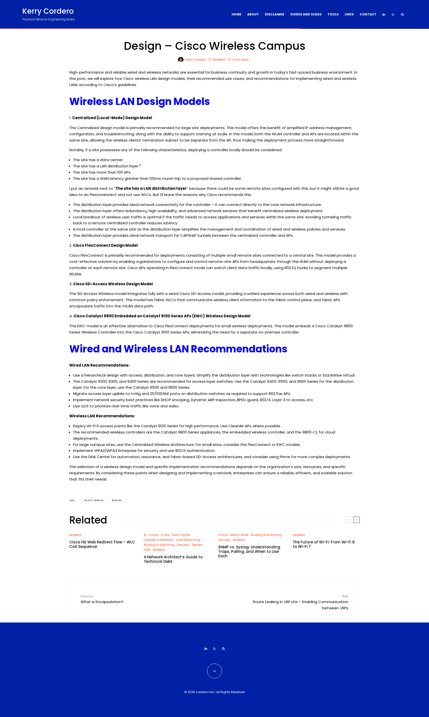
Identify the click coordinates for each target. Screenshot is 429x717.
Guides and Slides (306, 14)
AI (145, 535)
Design (118, 500)
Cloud (153, 535)
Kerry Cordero (48, 11)
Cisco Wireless (95, 500)
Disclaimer (274, 14)
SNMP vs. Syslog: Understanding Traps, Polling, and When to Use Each (249, 551)
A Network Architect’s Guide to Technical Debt (173, 559)
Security (183, 545)
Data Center (181, 535)
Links (349, 14)
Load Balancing (188, 540)
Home (236, 14)
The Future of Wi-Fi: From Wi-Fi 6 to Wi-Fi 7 (324, 544)
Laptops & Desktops (158, 540)
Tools (333, 14)
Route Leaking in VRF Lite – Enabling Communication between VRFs (300, 602)
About (253, 14)
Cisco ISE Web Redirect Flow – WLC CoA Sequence (102, 544)
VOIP (147, 550)
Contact (368, 14)
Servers (197, 545)
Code (165, 535)
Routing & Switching (159, 545)
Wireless (219, 59)
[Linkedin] (384, 14)
